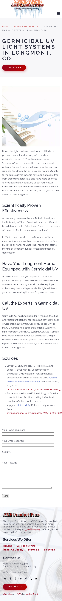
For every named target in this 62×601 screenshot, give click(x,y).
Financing (49, 549)
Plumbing (33, 549)
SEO (19, 594)
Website (7, 594)
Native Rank (32, 594)
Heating (7, 545)
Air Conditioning (26, 545)
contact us (14, 68)
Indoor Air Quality (26, 26)
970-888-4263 (32, 529)
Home (5, 26)
